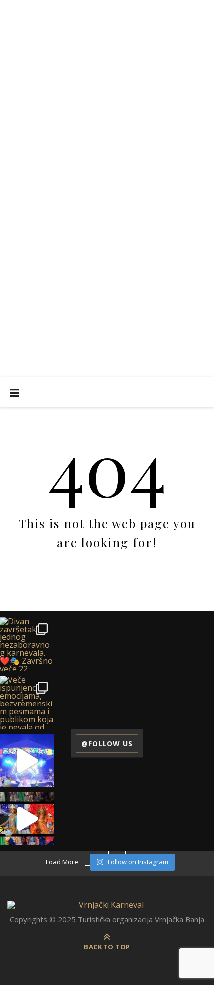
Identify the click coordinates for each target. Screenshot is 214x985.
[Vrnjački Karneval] (107, 905)
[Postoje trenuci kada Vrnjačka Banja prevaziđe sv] (27, 819)
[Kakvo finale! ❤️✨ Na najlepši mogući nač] (27, 760)
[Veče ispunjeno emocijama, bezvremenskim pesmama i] (27, 702)
